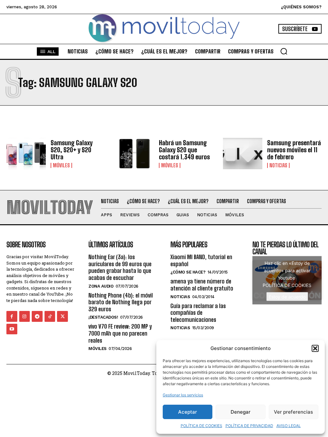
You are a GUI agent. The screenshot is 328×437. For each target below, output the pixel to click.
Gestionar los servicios (183, 395)
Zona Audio (100, 286)
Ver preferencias (293, 412)
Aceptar (187, 412)
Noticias (278, 165)
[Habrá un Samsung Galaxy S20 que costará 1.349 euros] (134, 154)
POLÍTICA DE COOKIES (201, 425)
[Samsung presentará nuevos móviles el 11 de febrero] (242, 154)
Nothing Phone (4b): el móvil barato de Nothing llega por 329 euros (120, 302)
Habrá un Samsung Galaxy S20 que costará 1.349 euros (184, 150)
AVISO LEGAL (288, 425)
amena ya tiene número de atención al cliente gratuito (201, 285)
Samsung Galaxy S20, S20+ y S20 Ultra (72, 150)
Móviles (61, 165)
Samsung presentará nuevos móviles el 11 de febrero (294, 150)
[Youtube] (11, 329)
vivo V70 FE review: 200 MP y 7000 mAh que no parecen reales (120, 333)
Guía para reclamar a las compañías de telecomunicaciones (198, 312)
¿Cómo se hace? (187, 272)
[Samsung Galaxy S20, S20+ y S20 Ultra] (26, 154)
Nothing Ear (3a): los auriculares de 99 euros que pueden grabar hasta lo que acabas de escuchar (120, 267)
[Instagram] (24, 316)
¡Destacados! (103, 317)
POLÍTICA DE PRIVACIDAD (249, 425)
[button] (315, 348)
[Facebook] (11, 316)
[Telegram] (37, 316)
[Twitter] (62, 316)
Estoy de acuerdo (287, 296)
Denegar (240, 412)
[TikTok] (50, 316)
